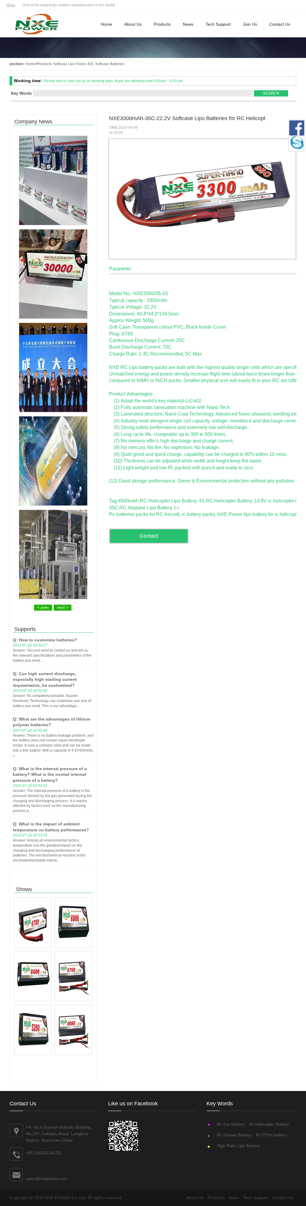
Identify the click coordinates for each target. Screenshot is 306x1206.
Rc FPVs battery (271, 1135)
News (188, 24)
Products (162, 24)
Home (11, 5)
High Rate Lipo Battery (238, 1145)
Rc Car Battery (231, 1124)
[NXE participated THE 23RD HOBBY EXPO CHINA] (53, 180)
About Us (133, 24)
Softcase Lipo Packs (69, 64)
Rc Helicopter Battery (269, 1124)
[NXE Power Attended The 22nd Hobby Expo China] (53, 274)
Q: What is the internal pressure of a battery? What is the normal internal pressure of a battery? (50, 774)
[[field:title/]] (33, 923)
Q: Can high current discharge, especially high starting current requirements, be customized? (45, 679)
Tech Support (218, 24)
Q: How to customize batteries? (45, 640)
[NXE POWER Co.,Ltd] (37, 25)
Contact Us (279, 24)
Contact (149, 536)
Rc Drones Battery (234, 1135)
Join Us (250, 24)
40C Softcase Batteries (105, 64)
